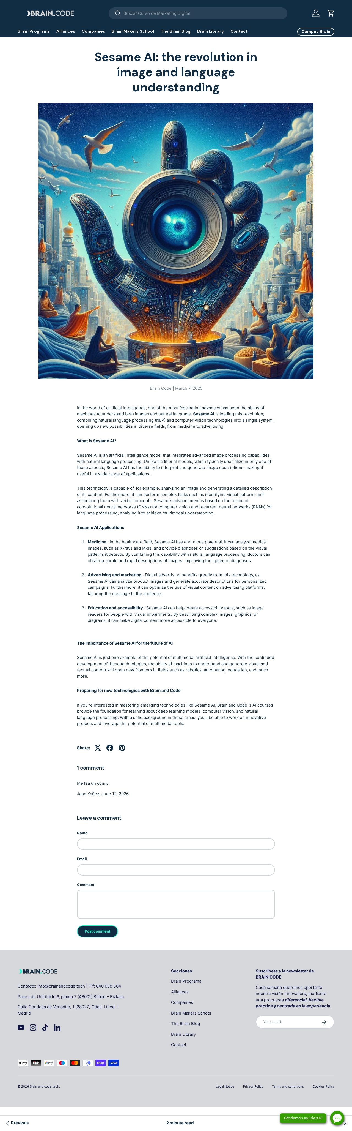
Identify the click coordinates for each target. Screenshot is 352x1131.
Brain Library (210, 31)
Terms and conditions (288, 1086)
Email (82, 859)
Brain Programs (34, 31)
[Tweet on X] (98, 748)
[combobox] (198, 13)
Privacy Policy (253, 1086)
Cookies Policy (323, 1086)
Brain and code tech (44, 1086)
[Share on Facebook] (110, 748)
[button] (331, 13)
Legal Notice (225, 1086)
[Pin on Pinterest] (122, 748)
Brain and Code (232, 705)
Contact (239, 31)
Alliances (65, 31)
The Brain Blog (176, 31)
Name (82, 833)
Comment (85, 884)
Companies (93, 31)
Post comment (97, 931)
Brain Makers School (133, 31)
